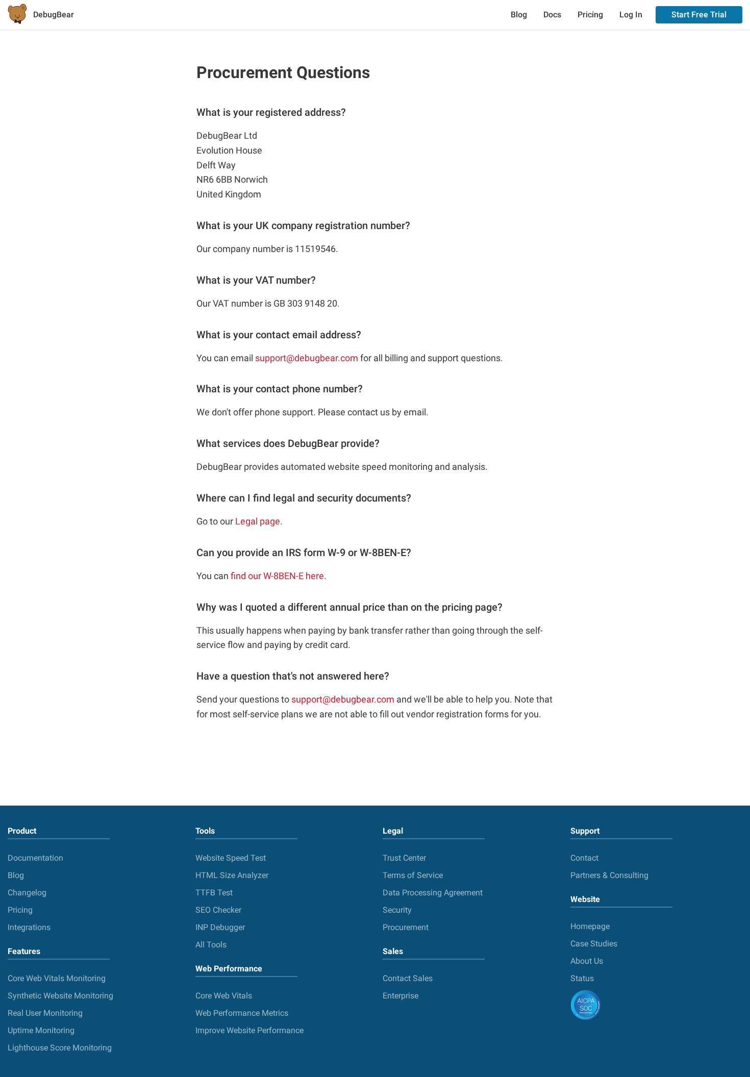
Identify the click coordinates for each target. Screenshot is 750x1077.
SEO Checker (218, 910)
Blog (519, 14)
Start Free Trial (699, 14)
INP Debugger (220, 927)
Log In (630, 14)
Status (582, 978)
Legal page (257, 521)
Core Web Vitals (223, 995)
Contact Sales (408, 978)
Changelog (27, 892)
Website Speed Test (230, 858)
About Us (586, 961)
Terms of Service (413, 875)
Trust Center (404, 858)
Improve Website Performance (249, 1030)
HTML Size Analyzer (231, 875)
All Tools (211, 944)
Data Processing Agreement (433, 892)
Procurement (406, 927)
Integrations (29, 927)
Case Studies (593, 943)
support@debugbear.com (306, 358)
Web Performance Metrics (241, 1013)
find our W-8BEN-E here (277, 575)
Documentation (35, 858)
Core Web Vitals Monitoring (57, 978)
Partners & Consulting (609, 875)
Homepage (590, 926)
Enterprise (400, 995)
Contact (584, 858)
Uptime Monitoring (41, 1030)
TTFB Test (214, 892)
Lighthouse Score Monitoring (60, 1048)
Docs (552, 14)
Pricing (590, 14)
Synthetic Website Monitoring (60, 995)
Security (397, 910)
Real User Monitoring (45, 1013)
